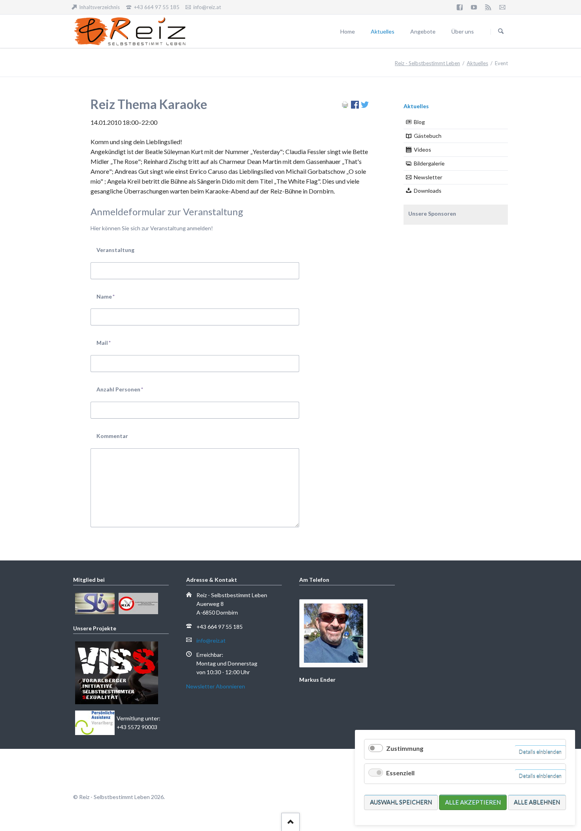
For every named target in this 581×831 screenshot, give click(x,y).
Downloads (427, 190)
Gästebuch (427, 135)
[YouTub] (474, 7)
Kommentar (112, 435)
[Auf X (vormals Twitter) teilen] (365, 106)
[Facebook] (460, 7)
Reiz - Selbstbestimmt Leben (427, 63)
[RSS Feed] (488, 7)
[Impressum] (502, 7)
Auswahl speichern (401, 802)
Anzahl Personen (119, 389)
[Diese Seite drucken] (345, 106)
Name (109, 296)
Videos (422, 149)
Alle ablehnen (537, 802)
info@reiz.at (211, 640)
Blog (419, 121)
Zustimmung (404, 748)
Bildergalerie (429, 163)
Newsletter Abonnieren (215, 686)
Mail (109, 342)
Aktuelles (477, 63)
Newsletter (428, 177)
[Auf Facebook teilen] (355, 106)
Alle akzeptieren (473, 802)
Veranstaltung (115, 249)
